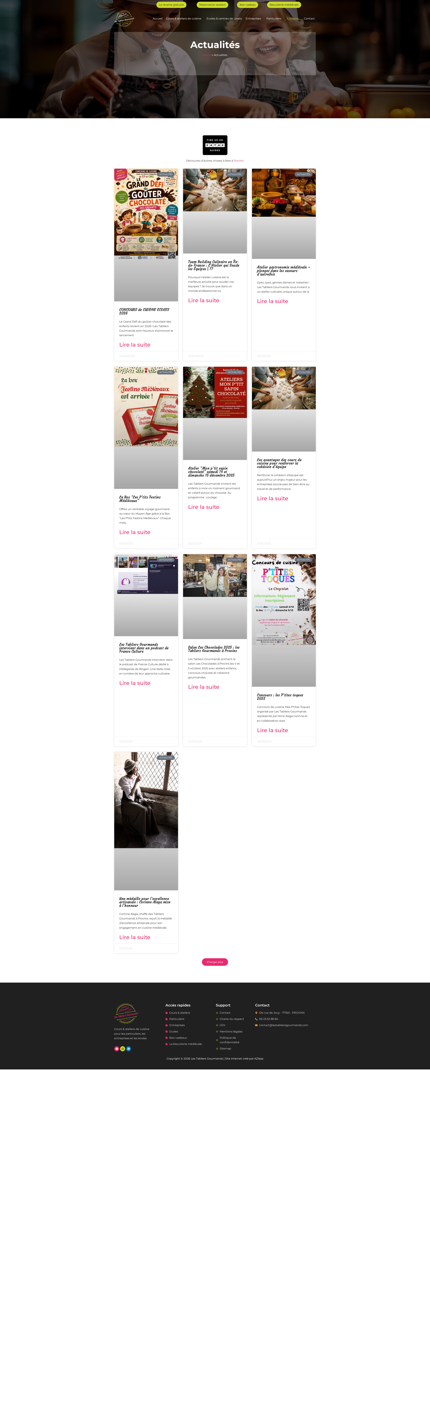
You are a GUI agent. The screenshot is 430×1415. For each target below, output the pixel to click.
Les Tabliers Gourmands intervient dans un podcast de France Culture (144, 648)
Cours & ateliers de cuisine (183, 18)
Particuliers (273, 18)
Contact (309, 18)
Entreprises (253, 18)
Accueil (157, 18)
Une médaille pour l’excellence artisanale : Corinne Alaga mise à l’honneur (144, 902)
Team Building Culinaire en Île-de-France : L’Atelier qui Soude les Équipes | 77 (213, 265)
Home (207, 55)
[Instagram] (122, 1048)
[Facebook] (116, 1048)
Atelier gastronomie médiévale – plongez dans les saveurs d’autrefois (284, 271)
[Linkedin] (128, 1048)
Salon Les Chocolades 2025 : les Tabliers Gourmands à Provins (214, 649)
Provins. (239, 160)
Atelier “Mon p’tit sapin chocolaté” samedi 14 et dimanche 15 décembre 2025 (211, 472)
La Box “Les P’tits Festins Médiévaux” (140, 499)
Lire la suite (134, 345)
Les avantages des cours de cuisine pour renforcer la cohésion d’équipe (279, 463)
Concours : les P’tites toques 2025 (280, 697)
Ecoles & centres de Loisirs (224, 18)
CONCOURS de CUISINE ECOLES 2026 (144, 311)
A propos (293, 18)
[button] (184, 19)
